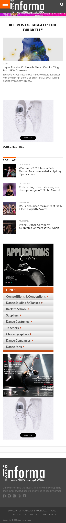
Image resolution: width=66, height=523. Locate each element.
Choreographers (17, 334)
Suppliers (12, 315)
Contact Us (19, 514)
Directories (49, 514)
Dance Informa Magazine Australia (27, 511)
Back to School (16, 309)
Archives (34, 514)
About (54, 511)
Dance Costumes (17, 321)
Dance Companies (18, 340)
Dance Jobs (14, 347)
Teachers (12, 328)
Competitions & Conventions (26, 296)
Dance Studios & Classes (23, 303)
